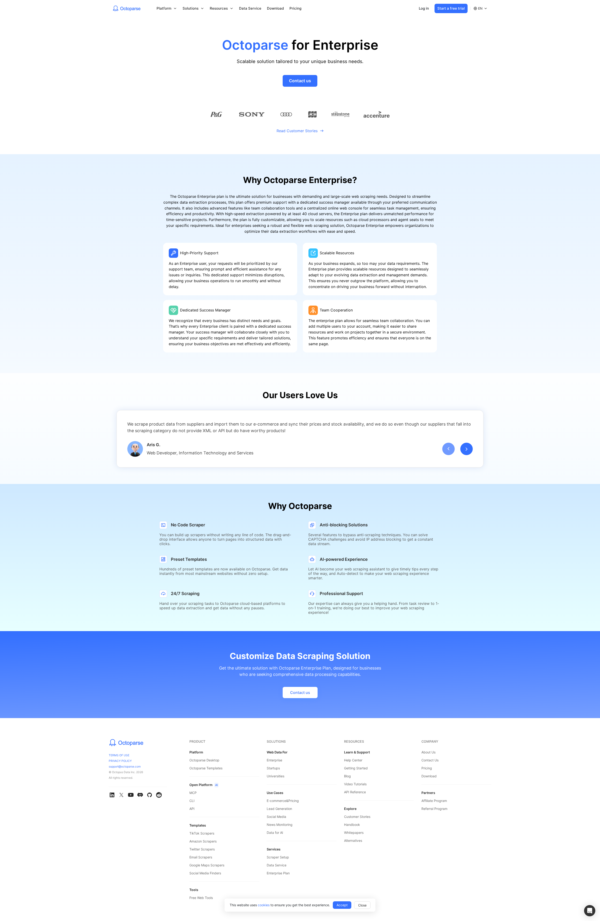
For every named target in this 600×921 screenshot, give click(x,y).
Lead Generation (279, 809)
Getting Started (356, 768)
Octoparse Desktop (204, 760)
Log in (424, 8)
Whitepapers (354, 833)
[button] (589, 910)
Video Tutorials (355, 784)
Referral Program (434, 809)
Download (275, 8)
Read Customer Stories (297, 130)
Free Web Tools (201, 898)
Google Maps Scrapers (206, 865)
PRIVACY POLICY (120, 761)
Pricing (295, 8)
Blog (347, 776)
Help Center (353, 760)
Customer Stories (357, 817)
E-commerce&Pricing (283, 801)
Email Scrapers (200, 857)
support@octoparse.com (125, 766)
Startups (273, 768)
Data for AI (275, 833)
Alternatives (353, 840)
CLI (192, 801)
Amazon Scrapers (203, 841)
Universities (275, 776)
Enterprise (274, 760)
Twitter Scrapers (202, 849)
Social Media (276, 817)
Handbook (352, 825)
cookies (264, 905)
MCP (193, 793)
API (192, 809)
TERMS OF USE (119, 755)
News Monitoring (279, 825)
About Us (428, 752)
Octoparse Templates (205, 768)
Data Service (250, 8)
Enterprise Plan (278, 873)
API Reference (355, 792)
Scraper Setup (278, 857)
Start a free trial (451, 8)
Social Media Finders (205, 873)
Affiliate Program (434, 801)
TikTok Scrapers (201, 833)
